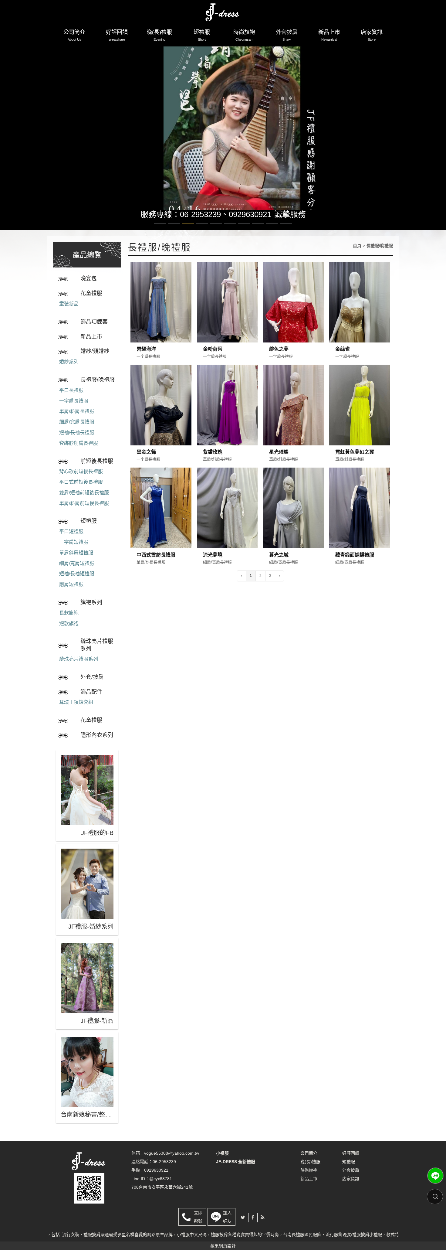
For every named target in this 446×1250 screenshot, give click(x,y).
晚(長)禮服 (159, 35)
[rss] (263, 1232)
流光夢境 (212, 570)
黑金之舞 (146, 467)
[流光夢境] (227, 523)
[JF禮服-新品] (87, 993)
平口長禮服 (71, 405)
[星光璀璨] (293, 420)
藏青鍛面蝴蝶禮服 (354, 570)
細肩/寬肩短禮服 (76, 578)
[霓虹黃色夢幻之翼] (359, 420)
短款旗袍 (69, 638)
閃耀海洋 (146, 364)
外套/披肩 (92, 692)
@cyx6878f (160, 1193)
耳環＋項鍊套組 (76, 717)
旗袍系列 (91, 618)
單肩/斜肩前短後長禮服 (84, 518)
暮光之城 (279, 570)
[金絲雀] (359, 317)
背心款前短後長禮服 (81, 486)
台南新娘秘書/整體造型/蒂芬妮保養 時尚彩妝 (87, 1130)
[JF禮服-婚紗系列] (87, 899)
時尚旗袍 (244, 35)
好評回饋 (117, 35)
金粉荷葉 (212, 364)
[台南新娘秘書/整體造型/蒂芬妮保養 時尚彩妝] (87, 1087)
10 (286, 238)
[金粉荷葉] (227, 317)
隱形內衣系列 (96, 750)
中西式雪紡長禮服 (156, 570)
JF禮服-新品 (96, 1036)
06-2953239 (164, 1176)
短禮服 (202, 35)
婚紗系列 (69, 377)
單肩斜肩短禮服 (76, 568)
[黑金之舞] (160, 420)
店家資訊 (372, 35)
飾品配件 (91, 707)
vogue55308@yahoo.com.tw (171, 1168)
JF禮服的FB (97, 848)
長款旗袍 (69, 628)
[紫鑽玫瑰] (227, 420)
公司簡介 (74, 35)
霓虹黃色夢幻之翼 (354, 467)
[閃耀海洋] (160, 317)
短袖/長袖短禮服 (76, 589)
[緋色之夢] (293, 317)
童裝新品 (69, 319)
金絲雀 (342, 364)
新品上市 (329, 35)
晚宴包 (88, 294)
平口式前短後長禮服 (81, 497)
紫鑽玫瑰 (212, 467)
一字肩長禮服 (73, 416)
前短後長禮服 (96, 476)
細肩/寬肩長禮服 (76, 437)
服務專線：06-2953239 (180, 229)
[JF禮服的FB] (87, 805)
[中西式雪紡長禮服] (160, 523)
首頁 (357, 260)
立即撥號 (198, 1232)
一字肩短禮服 (73, 557)
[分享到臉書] (253, 1232)
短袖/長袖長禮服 (76, 447)
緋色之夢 (279, 364)
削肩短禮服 (71, 599)
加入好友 (227, 1232)
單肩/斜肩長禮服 (76, 426)
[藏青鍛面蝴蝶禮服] (359, 523)
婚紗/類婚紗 (94, 367)
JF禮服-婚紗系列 (90, 941)
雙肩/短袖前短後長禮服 (84, 507)
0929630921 (250, 229)
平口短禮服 (71, 547)
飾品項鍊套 (94, 337)
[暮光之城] (293, 523)
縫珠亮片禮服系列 (96, 660)
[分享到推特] (243, 1232)
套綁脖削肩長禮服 (78, 458)
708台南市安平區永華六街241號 (162, 1202)
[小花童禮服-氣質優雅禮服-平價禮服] (223, 11)
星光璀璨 (279, 467)
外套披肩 (287, 35)
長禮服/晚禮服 (97, 395)
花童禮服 (91, 308)
